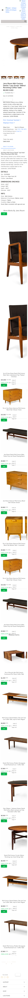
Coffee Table (14, 28)
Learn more (6, 141)
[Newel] (9, 960)
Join (18, 974)
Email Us (18, 131)
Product (12, 26)
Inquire (9, 99)
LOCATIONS (6, 995)
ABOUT (5, 986)
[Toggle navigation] (2, 10)
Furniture (19, 26)
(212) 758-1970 (21, 129)
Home (7, 26)
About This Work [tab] (8, 146)
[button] (12, 120)
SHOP (4, 991)
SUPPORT (6, 982)
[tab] (8, 150)
